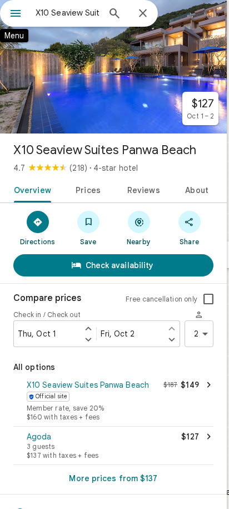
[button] (113, 401)
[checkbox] (208, 299)
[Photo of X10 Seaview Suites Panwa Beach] (113, 67)
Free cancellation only (161, 299)
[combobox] (67, 12)
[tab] (30, 189)
